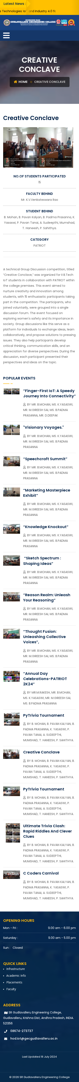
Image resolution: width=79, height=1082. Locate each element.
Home (22, 82)
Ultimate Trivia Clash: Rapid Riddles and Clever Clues (47, 831)
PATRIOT (39, 245)
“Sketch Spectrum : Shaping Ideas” (42, 560)
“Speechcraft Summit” (45, 458)
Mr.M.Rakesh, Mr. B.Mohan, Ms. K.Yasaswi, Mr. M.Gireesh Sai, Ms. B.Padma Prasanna (47, 697)
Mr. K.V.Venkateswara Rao (39, 200)
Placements (14, 982)
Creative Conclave (41, 752)
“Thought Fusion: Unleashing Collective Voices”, (44, 637)
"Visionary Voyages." (43, 427)
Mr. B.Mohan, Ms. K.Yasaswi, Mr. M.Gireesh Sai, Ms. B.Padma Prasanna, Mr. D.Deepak (48, 409)
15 (39, 182)
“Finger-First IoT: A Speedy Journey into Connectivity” (49, 393)
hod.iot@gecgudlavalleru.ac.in (34, 1038)
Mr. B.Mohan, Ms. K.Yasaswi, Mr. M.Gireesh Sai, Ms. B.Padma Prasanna (48, 441)
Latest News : (15, 3)
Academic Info (16, 976)
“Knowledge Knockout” (45, 526)
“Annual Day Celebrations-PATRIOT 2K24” (45, 679)
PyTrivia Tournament (43, 715)
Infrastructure (15, 969)
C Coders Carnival (41, 873)
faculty (11, 989)
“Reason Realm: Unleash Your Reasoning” (46, 597)
